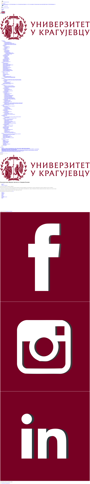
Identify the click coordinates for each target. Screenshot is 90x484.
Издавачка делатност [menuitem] (5, 99)
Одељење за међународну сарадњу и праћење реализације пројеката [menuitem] (12, 116)
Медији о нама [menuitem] (5, 144)
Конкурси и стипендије (4, 185)
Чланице (3, 193)
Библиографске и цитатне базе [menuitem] (8, 96)
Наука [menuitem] (2, 84)
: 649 (45, 4)
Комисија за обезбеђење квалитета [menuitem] (10, 53)
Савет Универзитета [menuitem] (6, 50)
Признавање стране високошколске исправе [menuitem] (9, 77)
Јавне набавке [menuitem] (6, 56)
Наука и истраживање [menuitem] (5, 88)
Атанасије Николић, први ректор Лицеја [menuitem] (9, 43)
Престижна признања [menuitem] (5, 91)
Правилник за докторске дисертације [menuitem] (8, 85)
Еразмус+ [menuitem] (5, 125)
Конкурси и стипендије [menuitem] (6, 139)
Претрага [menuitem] (5, 81)
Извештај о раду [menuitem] (6, 57)
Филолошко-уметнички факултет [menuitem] (7, 69)
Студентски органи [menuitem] (5, 106)
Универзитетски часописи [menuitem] (7, 100)
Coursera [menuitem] (4, 75)
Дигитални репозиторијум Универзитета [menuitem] (9, 97)
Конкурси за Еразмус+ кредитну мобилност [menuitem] (9, 114)
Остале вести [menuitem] (4, 143)
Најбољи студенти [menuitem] (5, 109)
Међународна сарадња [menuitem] (4, 115)
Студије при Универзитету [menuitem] (6, 74)
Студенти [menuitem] (3, 105)
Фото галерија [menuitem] (5, 145)
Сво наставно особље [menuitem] (7, 82)
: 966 (32, 4)
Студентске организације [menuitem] (7, 108)
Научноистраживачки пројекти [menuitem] (8, 89)
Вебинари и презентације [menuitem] (7, 122)
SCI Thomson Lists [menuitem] (6, 87)
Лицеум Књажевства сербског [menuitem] (8, 42)
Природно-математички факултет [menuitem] (7, 67)
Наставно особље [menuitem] (5, 80)
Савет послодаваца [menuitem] (6, 54)
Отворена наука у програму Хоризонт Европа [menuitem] (10, 132)
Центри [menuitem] (3, 133)
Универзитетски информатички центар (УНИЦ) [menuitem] (9, 134)
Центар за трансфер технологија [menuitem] (7, 135)
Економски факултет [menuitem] (5, 63)
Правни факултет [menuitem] (5, 66)
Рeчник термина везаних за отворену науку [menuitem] (9, 98)
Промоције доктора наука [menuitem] (6, 104)
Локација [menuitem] (5, 48)
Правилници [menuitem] (6, 130)
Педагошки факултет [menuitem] (5, 68)
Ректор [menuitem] (5, 49)
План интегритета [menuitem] (6, 58)
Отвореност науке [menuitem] (5, 92)
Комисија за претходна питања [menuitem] (9, 52)
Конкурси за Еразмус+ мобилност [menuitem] (8, 126)
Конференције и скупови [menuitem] (6, 141)
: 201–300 (6, 4)
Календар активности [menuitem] (5, 59)
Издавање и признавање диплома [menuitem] (7, 76)
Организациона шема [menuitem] (7, 47)
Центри (3, 197)
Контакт (3, 9)
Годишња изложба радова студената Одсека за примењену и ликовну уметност (11, 151)
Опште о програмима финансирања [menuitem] (8, 119)
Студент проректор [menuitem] (6, 107)
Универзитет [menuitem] (3, 40)
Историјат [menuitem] (4, 41)
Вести (2, 184)
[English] (3, 13)
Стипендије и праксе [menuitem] (5, 112)
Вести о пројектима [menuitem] (6, 123)
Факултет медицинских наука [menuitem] (6, 65)
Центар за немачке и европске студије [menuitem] (7, 136)
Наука (2, 195)
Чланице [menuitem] (3, 62)
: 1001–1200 (14, 4)
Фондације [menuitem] (4, 138)
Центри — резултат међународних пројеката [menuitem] (8, 137)
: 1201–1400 (23, 4)
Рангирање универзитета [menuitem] (6, 127)
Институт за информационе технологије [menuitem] (8, 70)
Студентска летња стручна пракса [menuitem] (8, 113)
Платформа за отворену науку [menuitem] (8, 93)
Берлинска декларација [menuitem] (7, 94)
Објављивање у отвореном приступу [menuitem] (8, 95)
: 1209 (52, 4)
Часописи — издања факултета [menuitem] (8, 101)
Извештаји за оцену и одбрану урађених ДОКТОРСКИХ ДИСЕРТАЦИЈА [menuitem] (13, 103)
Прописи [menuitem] (4, 78)
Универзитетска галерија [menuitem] (6, 55)
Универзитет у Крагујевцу (9, 211)
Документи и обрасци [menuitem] (7, 131)
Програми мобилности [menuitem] (6, 124)
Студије (3, 194)
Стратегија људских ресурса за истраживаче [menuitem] (9, 86)
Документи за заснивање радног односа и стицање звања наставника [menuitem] (12, 79)
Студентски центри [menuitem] (5, 110)
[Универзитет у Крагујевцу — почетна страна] (45, 39)
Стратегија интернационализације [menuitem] (8, 129)
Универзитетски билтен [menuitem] (6, 60)
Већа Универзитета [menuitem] (6, 51)
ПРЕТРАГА (1, 152)
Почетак (3, 192)
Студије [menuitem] (3, 71)
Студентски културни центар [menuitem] (7, 111)
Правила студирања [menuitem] (5, 72)
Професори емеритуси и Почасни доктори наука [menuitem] (10, 44)
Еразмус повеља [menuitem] (6, 128)
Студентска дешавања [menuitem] (5, 142)
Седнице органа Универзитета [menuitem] (6, 61)
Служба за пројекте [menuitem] (6, 117)
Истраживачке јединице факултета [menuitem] (8, 90)
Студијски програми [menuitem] (5, 73)
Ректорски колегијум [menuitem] (7, 46)
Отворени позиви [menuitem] (6, 120)
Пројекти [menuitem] (4, 118)
